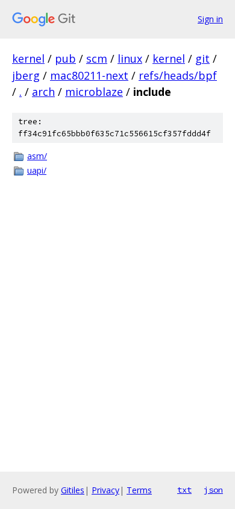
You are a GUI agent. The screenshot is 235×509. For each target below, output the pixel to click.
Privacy (105, 490)
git (202, 58)
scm (96, 58)
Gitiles (72, 490)
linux (130, 58)
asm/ (37, 156)
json (213, 489)
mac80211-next (89, 75)
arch (43, 91)
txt (184, 489)
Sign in (210, 19)
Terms (139, 490)
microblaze (94, 91)
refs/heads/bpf (178, 75)
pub (65, 58)
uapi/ (36, 170)
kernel (28, 58)
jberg (26, 75)
